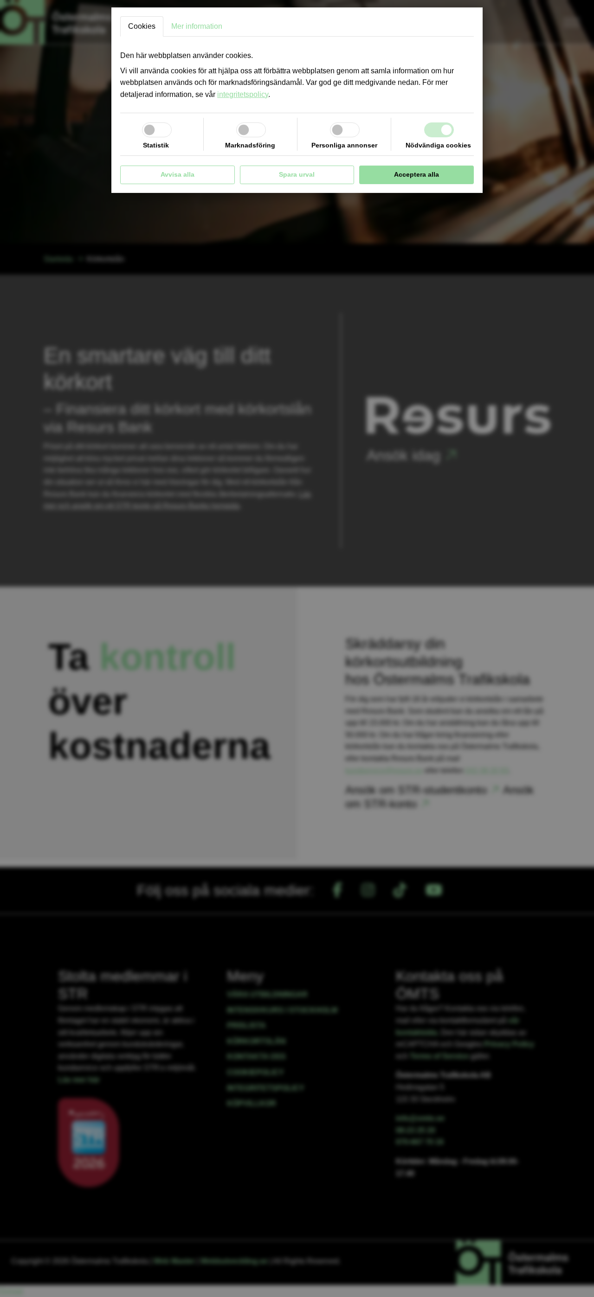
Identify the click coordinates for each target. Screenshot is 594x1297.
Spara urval (297, 174)
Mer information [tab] (196, 26)
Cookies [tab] (141, 26)
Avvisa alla (177, 174)
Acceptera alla (416, 174)
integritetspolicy (242, 94)
